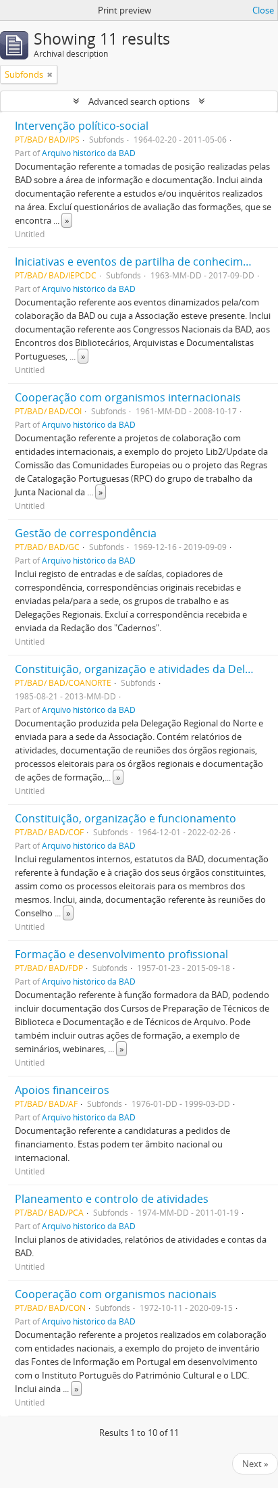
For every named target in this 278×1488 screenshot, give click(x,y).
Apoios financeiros (62, 1090)
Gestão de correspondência (86, 533)
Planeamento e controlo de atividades (111, 1198)
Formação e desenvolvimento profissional (121, 954)
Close (263, 10)
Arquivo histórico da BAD (89, 152)
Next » (255, 1464)
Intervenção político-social (81, 125)
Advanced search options (139, 101)
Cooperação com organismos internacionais (128, 397)
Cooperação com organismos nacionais (116, 1294)
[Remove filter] (50, 74)
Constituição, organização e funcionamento (125, 818)
